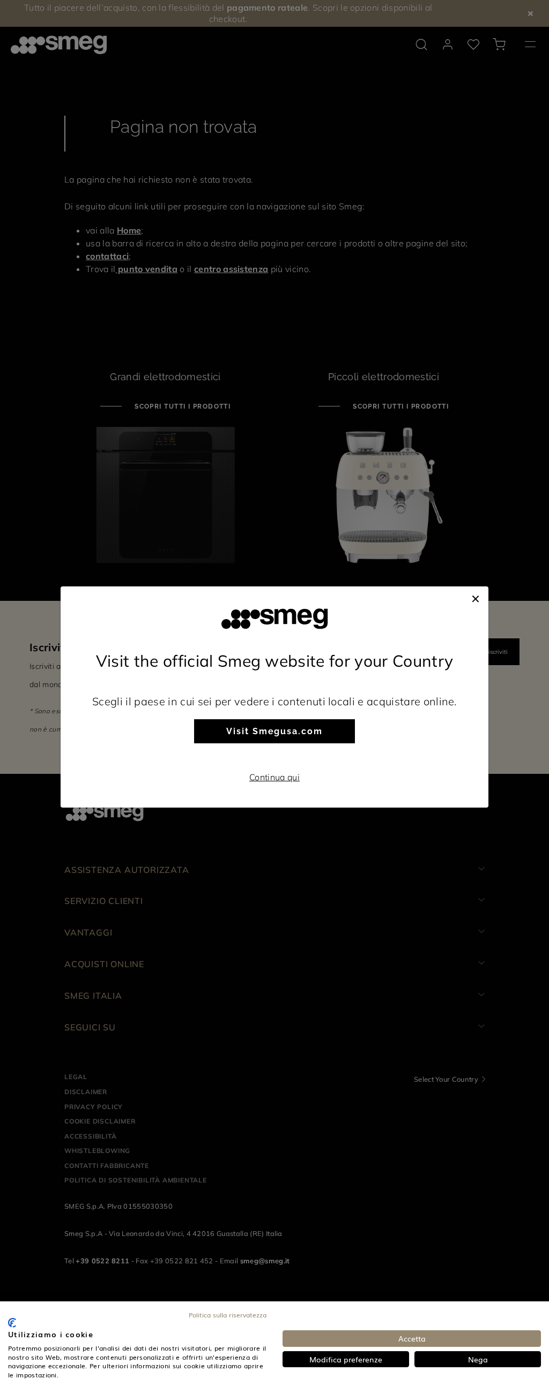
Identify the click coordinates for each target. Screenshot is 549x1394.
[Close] (475, 597)
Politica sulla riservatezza (227, 1315)
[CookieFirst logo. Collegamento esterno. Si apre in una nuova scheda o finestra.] (12, 1323)
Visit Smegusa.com (274, 731)
